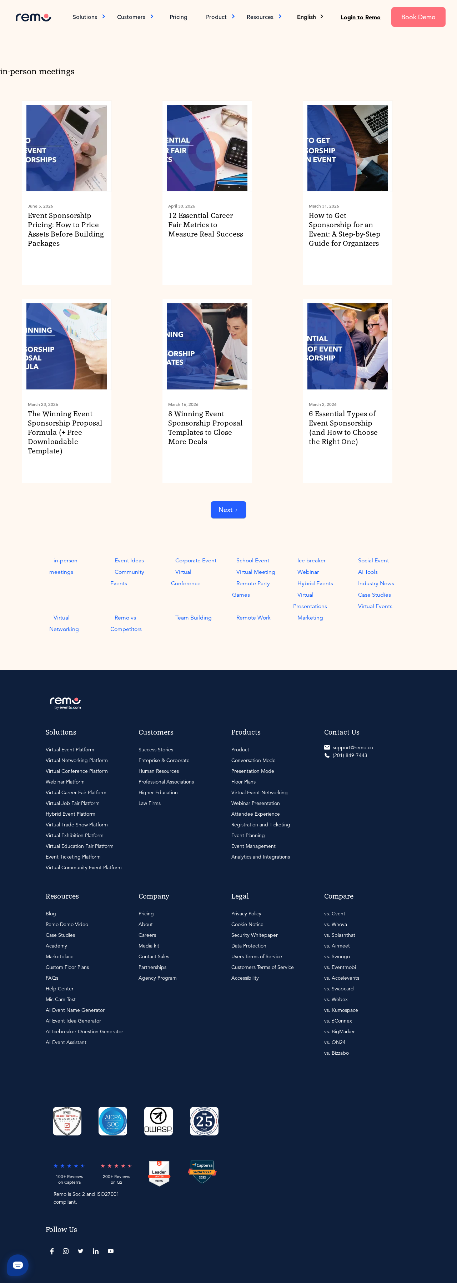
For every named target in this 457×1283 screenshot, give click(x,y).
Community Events (127, 577)
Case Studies (374, 594)
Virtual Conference (186, 577)
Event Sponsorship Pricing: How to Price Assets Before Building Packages (66, 229)
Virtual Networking (64, 623)
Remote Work (253, 617)
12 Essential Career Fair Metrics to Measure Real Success (205, 225)
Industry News (376, 583)
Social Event (373, 560)
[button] (311, 17)
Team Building (193, 617)
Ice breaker (311, 560)
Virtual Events (375, 606)
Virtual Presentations (310, 600)
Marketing (310, 617)
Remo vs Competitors (126, 623)
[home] (33, 17)
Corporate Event (195, 560)
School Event (252, 560)
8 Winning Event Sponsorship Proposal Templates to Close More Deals (205, 428)
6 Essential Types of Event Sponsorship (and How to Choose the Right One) (343, 428)
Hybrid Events (315, 583)
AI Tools (368, 572)
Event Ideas (129, 560)
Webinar (308, 572)
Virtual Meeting (255, 572)
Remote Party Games (251, 589)
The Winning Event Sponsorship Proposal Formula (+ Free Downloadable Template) (65, 433)
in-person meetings (63, 566)
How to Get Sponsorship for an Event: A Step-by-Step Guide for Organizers (345, 229)
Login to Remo (361, 17)
